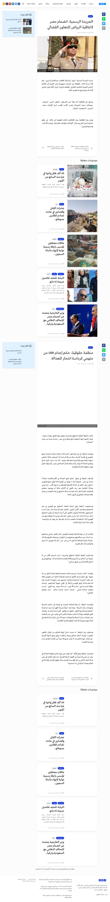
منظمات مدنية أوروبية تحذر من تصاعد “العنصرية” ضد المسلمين (55, 869)
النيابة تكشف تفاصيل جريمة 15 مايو (53, 279)
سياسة (91, 4)
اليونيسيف (55, 169)
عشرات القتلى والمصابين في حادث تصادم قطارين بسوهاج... (55, 214)
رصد (56, 204)
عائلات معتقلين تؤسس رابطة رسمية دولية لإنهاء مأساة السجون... (53, 249)
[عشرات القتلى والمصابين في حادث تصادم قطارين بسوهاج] (82, 216)
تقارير (76, 4)
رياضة (47, 4)
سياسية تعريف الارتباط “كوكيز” (29, 881)
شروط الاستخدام (32, 879)
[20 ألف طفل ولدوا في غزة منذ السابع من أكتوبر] (82, 181)
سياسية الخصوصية (22, 879)
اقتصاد (83, 4)
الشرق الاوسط (60, 309)
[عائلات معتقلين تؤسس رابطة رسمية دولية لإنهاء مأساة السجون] (82, 251)
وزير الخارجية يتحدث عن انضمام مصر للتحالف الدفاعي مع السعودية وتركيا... (53, 318)
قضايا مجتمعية (58, 4)
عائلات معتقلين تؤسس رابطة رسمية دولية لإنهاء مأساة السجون (14, 30)
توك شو (54, 274)
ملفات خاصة (31, 4)
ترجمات (68, 4)
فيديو (40, 4)
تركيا (53, 309)
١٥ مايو (48, 274)
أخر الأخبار (61, 239)
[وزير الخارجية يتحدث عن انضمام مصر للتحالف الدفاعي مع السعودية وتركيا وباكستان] (82, 320)
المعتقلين (54, 239)
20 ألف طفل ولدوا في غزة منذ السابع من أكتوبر (53, 177)
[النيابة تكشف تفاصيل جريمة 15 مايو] (82, 286)
